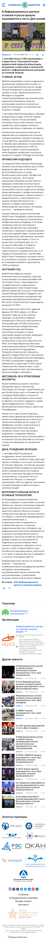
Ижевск (33, 654)
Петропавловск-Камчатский (30, 650)
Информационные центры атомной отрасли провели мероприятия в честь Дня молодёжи (29, 699)
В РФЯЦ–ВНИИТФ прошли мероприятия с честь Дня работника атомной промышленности (28, 758)
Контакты (23, 904)
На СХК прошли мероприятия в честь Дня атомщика (30, 727)
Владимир (32, 648)
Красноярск (23, 641)
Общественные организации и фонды (31, 636)
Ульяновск (32, 646)
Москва (36, 639)
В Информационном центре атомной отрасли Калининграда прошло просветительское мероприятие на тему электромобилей (29, 743)
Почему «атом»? (23, 901)
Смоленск (23, 648)
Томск (21, 645)
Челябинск (23, 652)
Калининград (30, 645)
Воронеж (39, 645)
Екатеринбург (24, 654)
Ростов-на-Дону (35, 641)
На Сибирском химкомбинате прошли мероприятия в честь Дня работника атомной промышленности (30, 786)
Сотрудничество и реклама (23, 898)
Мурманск (23, 646)
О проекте (23, 894)
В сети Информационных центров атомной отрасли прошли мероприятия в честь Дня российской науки (30, 685)
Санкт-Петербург (25, 639)
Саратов (32, 652)
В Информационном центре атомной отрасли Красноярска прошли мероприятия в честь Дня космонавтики (29, 670)
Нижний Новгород (26, 643)
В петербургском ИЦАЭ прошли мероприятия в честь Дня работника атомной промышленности (30, 800)
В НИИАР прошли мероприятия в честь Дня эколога (28, 712)
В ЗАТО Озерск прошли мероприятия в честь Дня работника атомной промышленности (28, 772)
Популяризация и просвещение (19, 612)
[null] (37, 54)
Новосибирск (39, 643)
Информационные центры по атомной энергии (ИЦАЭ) (29, 629)
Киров (39, 654)
